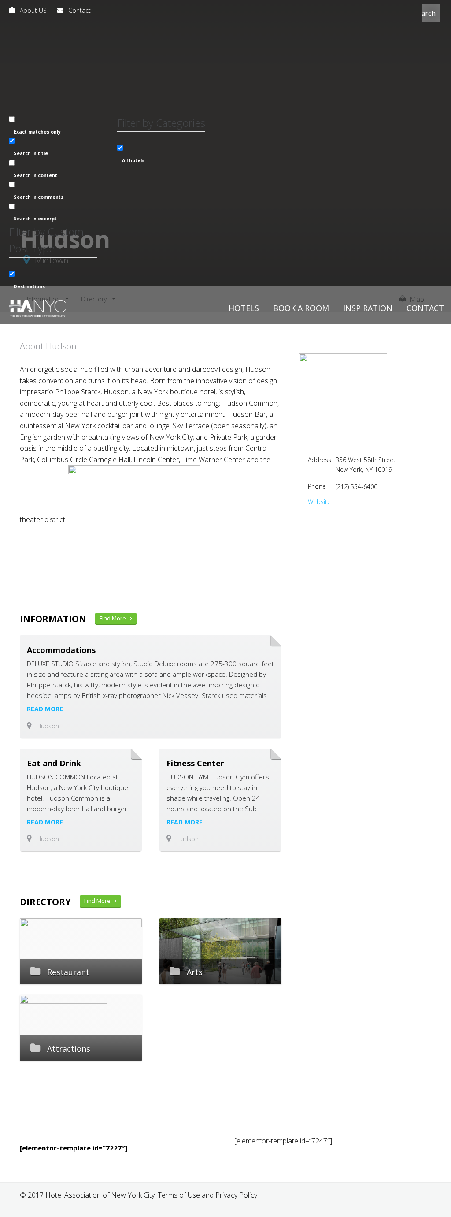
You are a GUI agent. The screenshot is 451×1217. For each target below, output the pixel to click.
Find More (115, 618)
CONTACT (425, 308)
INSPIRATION (367, 308)
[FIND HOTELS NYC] (37, 307)
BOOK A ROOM (301, 308)
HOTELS (244, 308)
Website (319, 501)
